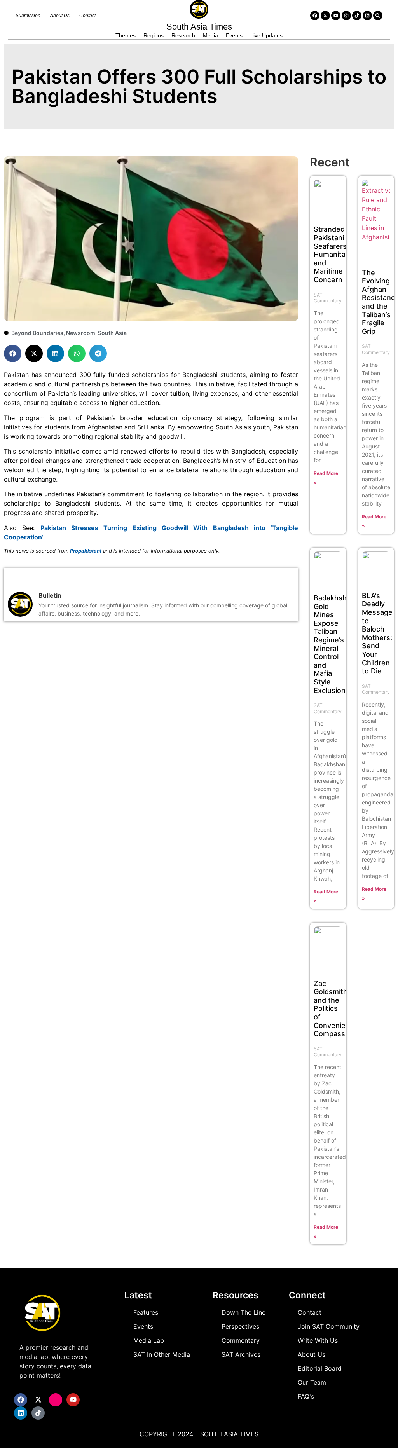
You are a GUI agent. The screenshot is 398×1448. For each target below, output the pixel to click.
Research (183, 35)
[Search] (377, 15)
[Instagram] (346, 15)
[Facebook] (314, 15)
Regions (153, 35)
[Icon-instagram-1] (55, 1399)
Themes (125, 35)
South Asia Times (199, 26)
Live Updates (266, 35)
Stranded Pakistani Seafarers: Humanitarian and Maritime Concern (336, 254)
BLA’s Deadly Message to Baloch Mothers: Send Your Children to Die (377, 633)
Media (210, 35)
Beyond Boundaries (37, 333)
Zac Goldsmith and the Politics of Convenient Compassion (334, 1008)
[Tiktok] (356, 15)
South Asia (112, 333)
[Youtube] (335, 15)
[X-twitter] (325, 15)
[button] (12, 353)
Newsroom (80, 333)
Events (234, 35)
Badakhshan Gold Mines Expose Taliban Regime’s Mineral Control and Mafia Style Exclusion (334, 644)
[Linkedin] (367, 15)
